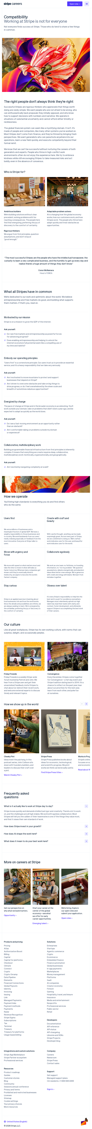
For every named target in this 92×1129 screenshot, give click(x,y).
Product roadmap (12, 1072)
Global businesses (55, 966)
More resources (11, 1107)
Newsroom (52, 1057)
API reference (53, 1026)
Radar (6, 1012)
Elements (8, 980)
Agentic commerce (55, 951)
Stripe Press (52, 1060)
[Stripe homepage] (7, 3)
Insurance (51, 997)
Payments (8, 1009)
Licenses (8, 1095)
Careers (50, 1054)
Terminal (8, 1026)
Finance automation (56, 963)
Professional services (56, 1006)
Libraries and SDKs (55, 1035)
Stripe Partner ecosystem (15, 1057)
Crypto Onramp (10, 974)
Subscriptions (10, 1020)
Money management (56, 974)
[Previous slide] (82, 704)
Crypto (7, 971)
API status (51, 1029)
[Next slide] (86, 704)
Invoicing (8, 991)
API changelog (53, 1032)
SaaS (49, 980)
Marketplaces (53, 971)
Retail (49, 1012)
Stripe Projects (53, 1038)
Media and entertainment (58, 1000)
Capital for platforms (13, 960)
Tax (5, 1023)
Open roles (74, 4)
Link (5, 997)
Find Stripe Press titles (51, 772)
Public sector (53, 1009)
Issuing (7, 994)
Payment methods (12, 1006)
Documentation (54, 1023)
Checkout (8, 963)
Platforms (51, 977)
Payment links (10, 1003)
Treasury (8, 1029)
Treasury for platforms (14, 1032)
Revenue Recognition (13, 1014)
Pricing (7, 945)
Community (9, 1084)
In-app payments (54, 968)
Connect (8, 968)
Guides (7, 1075)
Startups (51, 948)
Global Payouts (10, 986)
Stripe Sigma (9, 1017)
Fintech (50, 989)
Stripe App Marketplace (14, 1054)
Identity (7, 989)
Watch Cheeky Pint (12, 775)
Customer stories (11, 1078)
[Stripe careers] (17, 4)
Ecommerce (52, 957)
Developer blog (53, 1041)
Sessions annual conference (16, 1086)
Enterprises (52, 945)
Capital (7, 957)
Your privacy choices (13, 1104)
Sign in (50, 1089)
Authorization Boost (13, 951)
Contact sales (53, 1063)
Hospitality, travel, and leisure (60, 994)
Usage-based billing (12, 1035)
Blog (6, 1081)
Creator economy (55, 986)
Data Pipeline (10, 977)
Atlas (6, 948)
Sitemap (7, 1098)
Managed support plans (57, 1078)
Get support (52, 1075)
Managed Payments (12, 1000)
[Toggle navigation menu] (86, 3)
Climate (7, 966)
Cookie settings (11, 1101)
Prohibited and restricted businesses (20, 1092)
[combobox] (15, 1122)
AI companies (53, 983)
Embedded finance (55, 960)
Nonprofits (52, 1003)
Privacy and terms (12, 1089)
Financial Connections (14, 983)
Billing (6, 954)
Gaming (50, 991)
